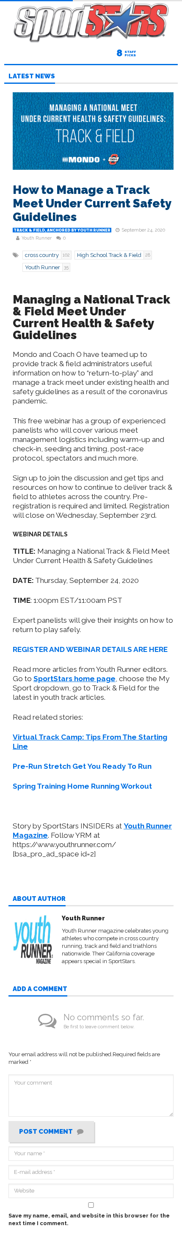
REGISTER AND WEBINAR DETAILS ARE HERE (90, 649)
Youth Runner (37, 238)
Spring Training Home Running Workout (82, 786)
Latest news (31, 76)
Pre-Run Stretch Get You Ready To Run (82, 766)
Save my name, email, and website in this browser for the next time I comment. (89, 1219)
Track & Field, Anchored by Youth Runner (62, 230)
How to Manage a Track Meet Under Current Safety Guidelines (92, 203)
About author (39, 899)
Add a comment (40, 989)
